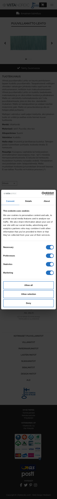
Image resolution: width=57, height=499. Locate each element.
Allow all (28, 285)
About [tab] (47, 201)
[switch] (50, 256)
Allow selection (28, 294)
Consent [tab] (10, 201)
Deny (28, 303)
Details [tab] (28, 201)
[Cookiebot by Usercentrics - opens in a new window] (42, 193)
